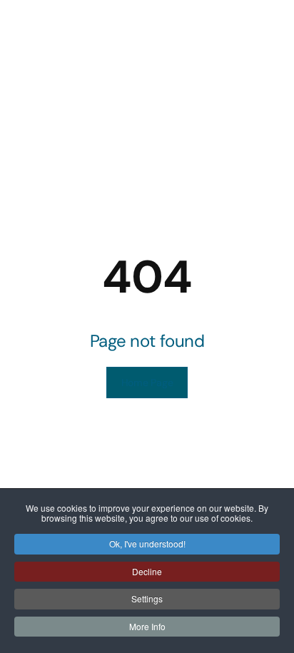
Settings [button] (147, 598)
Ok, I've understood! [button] (147, 543)
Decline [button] (147, 571)
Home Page (147, 382)
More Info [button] (147, 626)
